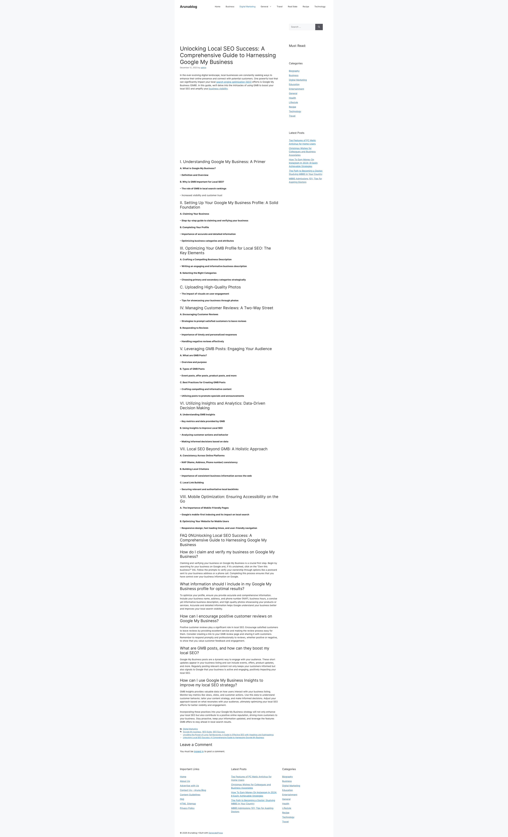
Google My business (192, 732)
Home (217, 6)
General (264, 6)
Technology (319, 6)
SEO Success (219, 732)
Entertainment (296, 89)
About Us (185, 781)
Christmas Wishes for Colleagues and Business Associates (302, 151)
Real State (292, 6)
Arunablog (188, 7)
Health (292, 98)
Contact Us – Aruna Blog (193, 790)
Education (294, 84)
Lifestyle (293, 102)
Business (230, 6)
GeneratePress (216, 833)
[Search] (319, 27)
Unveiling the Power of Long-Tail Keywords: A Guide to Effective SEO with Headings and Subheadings (228, 735)
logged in (199, 751)
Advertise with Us (189, 785)
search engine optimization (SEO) (234, 82)
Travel (280, 6)
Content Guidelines (190, 794)
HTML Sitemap (188, 803)
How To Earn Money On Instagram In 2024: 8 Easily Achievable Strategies (303, 163)
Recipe (306, 6)
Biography (294, 71)
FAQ (182, 799)
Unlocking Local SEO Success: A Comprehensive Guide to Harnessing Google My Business (223, 737)
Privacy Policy (187, 808)
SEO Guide (207, 732)
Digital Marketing (247, 6)
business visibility (218, 88)
